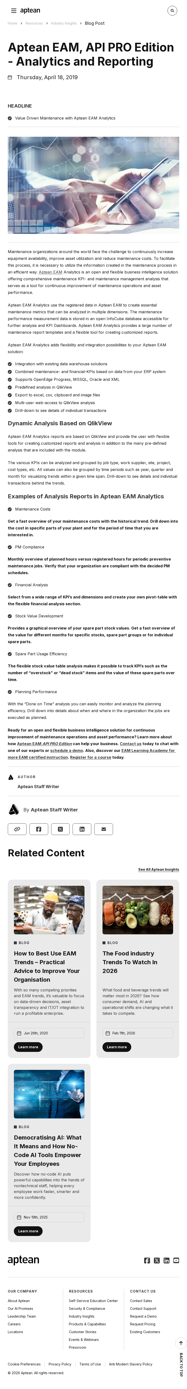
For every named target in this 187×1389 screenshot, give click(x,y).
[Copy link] (17, 829)
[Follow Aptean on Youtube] (176, 1261)
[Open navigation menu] (14, 11)
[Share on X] (60, 829)
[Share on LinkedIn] (82, 829)
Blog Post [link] (95, 23)
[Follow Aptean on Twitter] (157, 1261)
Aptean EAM (50, 272)
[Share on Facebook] (38, 829)
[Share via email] (103, 829)
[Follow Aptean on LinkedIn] (166, 1261)
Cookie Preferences (24, 1364)
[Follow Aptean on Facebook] (147, 1261)
